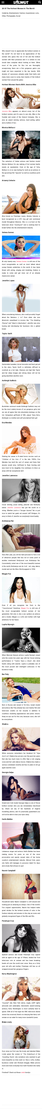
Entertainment (14, 13)
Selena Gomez (21, 261)
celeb (23, 1072)
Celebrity (5, 13)
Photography (10, 16)
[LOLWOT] (21, 2)
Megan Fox (25, 608)
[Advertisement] (21, 33)
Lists (37, 13)
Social (18, 16)
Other (4, 16)
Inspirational (30, 13)
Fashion (22, 13)
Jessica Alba (7, 111)
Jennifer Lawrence (14, 507)
